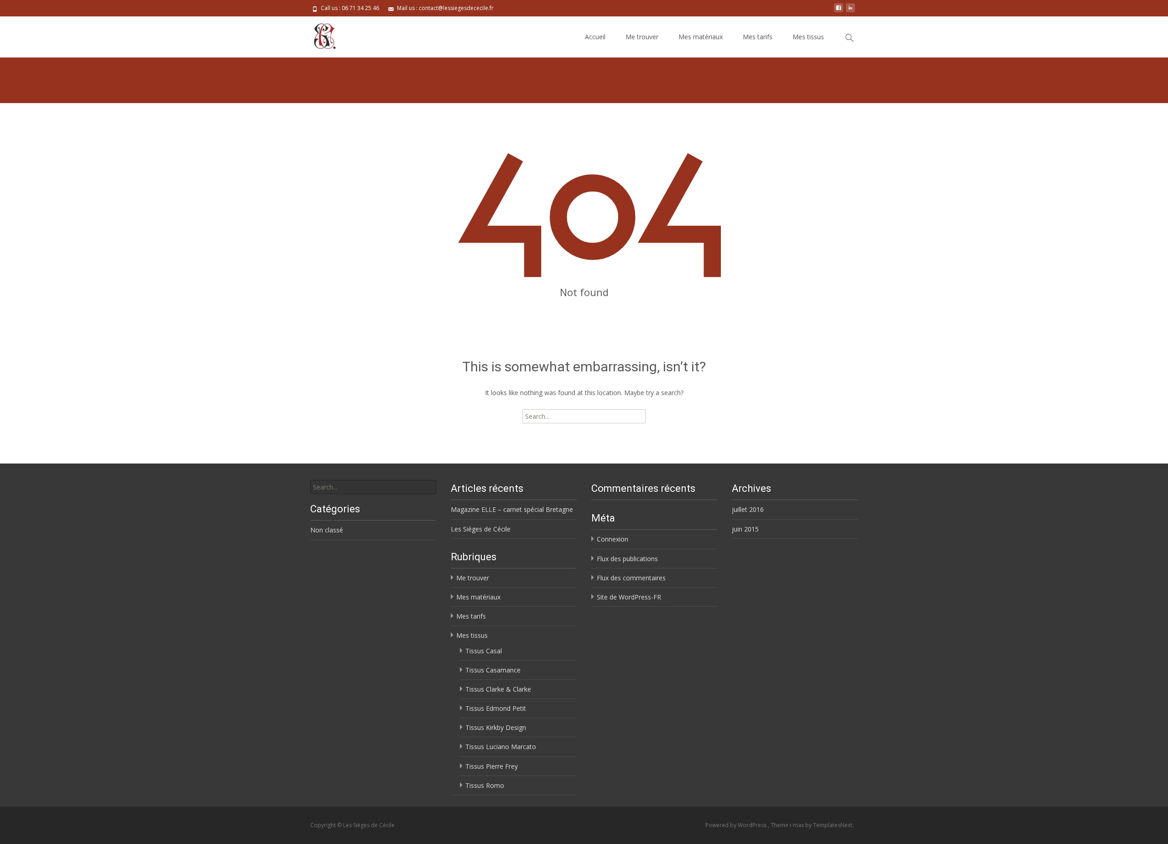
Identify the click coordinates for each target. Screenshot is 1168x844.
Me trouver (642, 36)
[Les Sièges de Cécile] (317, 34)
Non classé (326, 530)
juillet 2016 (748, 509)
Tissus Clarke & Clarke (498, 689)
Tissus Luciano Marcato (500, 746)
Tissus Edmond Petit (495, 708)
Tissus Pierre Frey (491, 766)
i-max (797, 825)
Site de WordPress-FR (629, 597)
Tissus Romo (484, 785)
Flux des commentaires (631, 577)
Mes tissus (808, 36)
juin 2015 (745, 529)
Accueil (595, 36)
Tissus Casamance (493, 670)
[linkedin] (850, 11)
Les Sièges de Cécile (481, 529)
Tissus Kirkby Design (495, 727)
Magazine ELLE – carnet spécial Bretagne (512, 509)
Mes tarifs (757, 36)
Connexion (612, 539)
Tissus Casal (483, 650)
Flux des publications (627, 558)
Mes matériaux (700, 36)
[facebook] (838, 11)
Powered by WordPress (736, 825)
